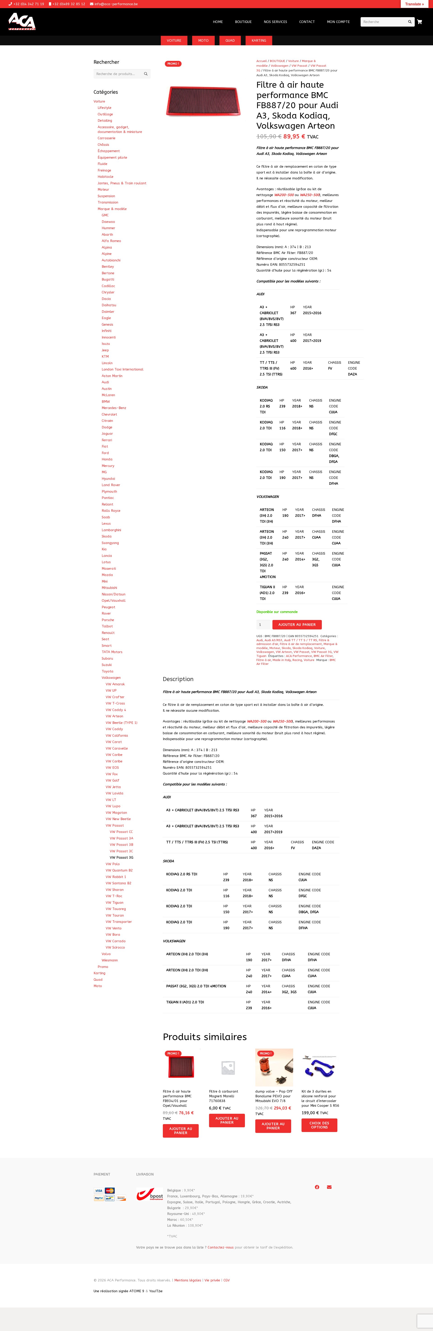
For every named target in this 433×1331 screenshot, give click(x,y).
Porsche (108, 620)
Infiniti (106, 331)
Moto (98, 986)
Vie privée (212, 1280)
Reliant (107, 504)
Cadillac (108, 286)
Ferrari (107, 440)
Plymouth (109, 491)
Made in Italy (282, 660)
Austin (107, 389)
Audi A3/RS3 (273, 640)
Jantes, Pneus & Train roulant (122, 183)
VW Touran (115, 915)
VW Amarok (115, 684)
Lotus (106, 562)
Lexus (106, 523)
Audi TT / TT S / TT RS (300, 640)
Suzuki (107, 665)
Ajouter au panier (297, 625)
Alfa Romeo (111, 241)
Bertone (108, 273)
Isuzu (106, 344)
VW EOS (112, 768)
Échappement (109, 151)
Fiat (105, 446)
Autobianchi (111, 260)
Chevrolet (109, 414)
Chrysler (108, 292)
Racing (297, 660)
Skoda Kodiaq (302, 648)
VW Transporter (119, 922)
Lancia (107, 556)
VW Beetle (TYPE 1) (121, 723)
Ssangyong (110, 543)
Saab (106, 517)
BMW (106, 402)
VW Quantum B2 (119, 870)
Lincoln (107, 363)
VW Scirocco (115, 947)
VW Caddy (114, 729)
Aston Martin (112, 376)
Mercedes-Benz (114, 408)
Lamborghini (111, 530)
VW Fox (112, 774)
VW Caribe (114, 755)
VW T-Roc (114, 896)
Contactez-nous (221, 1247)
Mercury (108, 466)
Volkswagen (279, 66)
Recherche (146, 74)
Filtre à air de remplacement (301, 644)
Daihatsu (109, 305)
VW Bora (113, 935)
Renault (108, 633)
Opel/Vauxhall (114, 601)
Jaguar (107, 434)
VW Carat (114, 742)
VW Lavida (114, 793)
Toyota (107, 671)
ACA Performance (299, 656)
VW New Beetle (118, 819)
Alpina (107, 247)
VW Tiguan (114, 903)
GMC (105, 215)
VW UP (111, 690)
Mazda (107, 575)
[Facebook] (317, 1187)
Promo (103, 967)
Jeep (105, 350)
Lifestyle (104, 108)
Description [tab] (178, 679)
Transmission (108, 202)
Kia (104, 549)
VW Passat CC (121, 832)
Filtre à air (263, 660)
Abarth (107, 235)
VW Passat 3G (321, 652)
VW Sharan (115, 890)
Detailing (105, 121)
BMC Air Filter (323, 656)
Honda (107, 459)
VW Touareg (116, 909)
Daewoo (108, 222)
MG (104, 472)
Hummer (108, 228)
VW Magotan (116, 813)
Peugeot (108, 607)
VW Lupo (113, 806)
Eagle (106, 318)
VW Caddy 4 (116, 710)
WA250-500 (309, 195)
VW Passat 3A (121, 838)
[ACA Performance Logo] (22, 22)
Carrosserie (106, 138)
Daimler (108, 312)
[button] (290, 22)
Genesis (107, 324)
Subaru (107, 658)
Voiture (293, 61)
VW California (117, 736)
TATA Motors (112, 652)
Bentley (108, 267)
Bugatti (108, 279)
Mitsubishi (109, 588)
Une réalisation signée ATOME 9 (119, 1291)
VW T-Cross (115, 703)
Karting (99, 973)
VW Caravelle (117, 748)
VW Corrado (116, 941)
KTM (105, 356)
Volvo (106, 954)
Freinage (104, 170)
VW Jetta (113, 787)
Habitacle (105, 177)
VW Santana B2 (118, 883)
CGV (226, 1280)
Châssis (103, 145)
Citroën (107, 421)
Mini (105, 581)
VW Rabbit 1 (116, 877)
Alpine (107, 254)
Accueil (261, 61)
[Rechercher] (410, 22)
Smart (107, 646)
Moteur (274, 648)
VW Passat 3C (121, 851)
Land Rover (111, 485)
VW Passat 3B (121, 845)
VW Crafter (115, 697)
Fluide (102, 164)
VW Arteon (284, 652)
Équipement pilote (112, 158)
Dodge (107, 427)
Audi (259, 640)
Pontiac (108, 498)
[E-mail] (329, 1187)
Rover (106, 613)
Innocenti (109, 337)
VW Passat (299, 66)
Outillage (105, 114)
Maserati (109, 569)
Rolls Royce (111, 511)
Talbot (107, 626)
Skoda (286, 648)
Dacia (106, 299)
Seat (105, 639)
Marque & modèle (112, 209)
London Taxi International (122, 369)
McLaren (108, 395)
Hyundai (108, 479)
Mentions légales (187, 1280)
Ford (105, 453)
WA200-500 (284, 195)
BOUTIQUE (277, 61)
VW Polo (113, 864)
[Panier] (420, 22)
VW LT (111, 800)
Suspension (106, 196)
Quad (98, 980)
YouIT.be (156, 1291)
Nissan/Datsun (113, 594)
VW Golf (112, 780)
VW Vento (114, 928)
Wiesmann (110, 960)
